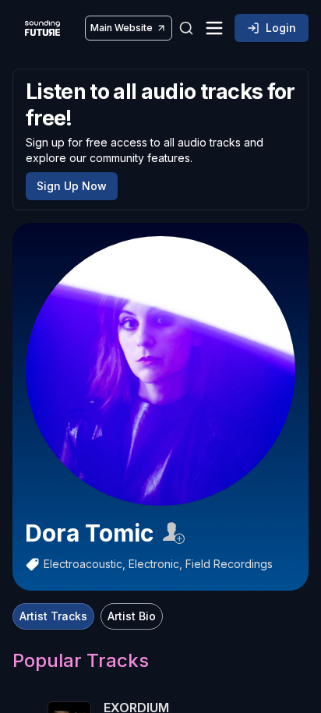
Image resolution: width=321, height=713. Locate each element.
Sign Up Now (72, 185)
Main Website (121, 28)
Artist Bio (132, 616)
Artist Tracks (53, 616)
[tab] (53, 616)
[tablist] (87, 616)
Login (281, 27)
